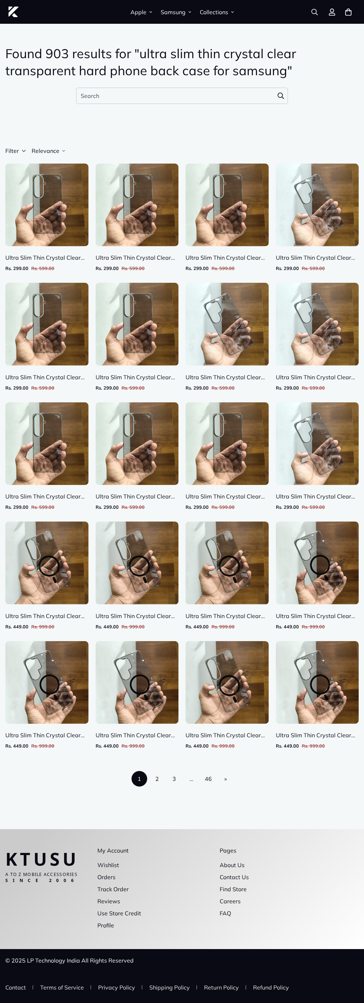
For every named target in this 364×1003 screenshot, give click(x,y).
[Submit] (281, 96)
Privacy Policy (116, 987)
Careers (230, 901)
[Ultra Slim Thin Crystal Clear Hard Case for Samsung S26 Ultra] (317, 205)
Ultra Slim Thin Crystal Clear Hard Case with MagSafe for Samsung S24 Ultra (314, 735)
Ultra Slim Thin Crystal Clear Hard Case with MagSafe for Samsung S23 (133, 616)
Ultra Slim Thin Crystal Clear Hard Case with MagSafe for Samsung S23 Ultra (43, 735)
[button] (348, 12)
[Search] (314, 12)
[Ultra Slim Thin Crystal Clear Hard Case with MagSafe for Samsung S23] (137, 563)
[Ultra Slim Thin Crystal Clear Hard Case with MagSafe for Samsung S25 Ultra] (137, 682)
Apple (138, 12)
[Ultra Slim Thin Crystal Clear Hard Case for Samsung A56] (137, 205)
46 (208, 778)
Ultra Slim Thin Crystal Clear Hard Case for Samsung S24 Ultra (313, 497)
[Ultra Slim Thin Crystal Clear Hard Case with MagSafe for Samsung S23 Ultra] (47, 682)
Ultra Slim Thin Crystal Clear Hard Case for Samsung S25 (43, 377)
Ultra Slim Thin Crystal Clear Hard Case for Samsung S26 (43, 258)
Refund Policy (271, 987)
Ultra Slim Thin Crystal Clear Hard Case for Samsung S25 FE (43, 497)
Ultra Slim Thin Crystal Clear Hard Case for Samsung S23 (133, 377)
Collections (214, 12)
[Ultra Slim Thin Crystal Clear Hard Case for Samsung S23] (137, 324)
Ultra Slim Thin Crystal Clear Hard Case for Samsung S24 (223, 497)
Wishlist (108, 865)
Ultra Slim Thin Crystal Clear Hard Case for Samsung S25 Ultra (313, 377)
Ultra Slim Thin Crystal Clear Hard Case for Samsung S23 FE (223, 258)
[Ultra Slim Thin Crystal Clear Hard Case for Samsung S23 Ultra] (227, 324)
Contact (15, 987)
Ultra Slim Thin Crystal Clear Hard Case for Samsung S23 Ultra (223, 377)
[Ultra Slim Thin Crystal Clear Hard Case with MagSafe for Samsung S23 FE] (227, 563)
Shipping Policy (169, 987)
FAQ (225, 913)
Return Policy (221, 987)
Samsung (173, 12)
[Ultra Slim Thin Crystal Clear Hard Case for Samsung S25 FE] (47, 443)
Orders (106, 877)
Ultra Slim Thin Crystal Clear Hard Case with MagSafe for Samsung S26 (43, 616)
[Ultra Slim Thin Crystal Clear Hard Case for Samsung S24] (227, 443)
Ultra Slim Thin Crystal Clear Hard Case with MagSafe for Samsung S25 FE (223, 735)
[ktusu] (13, 12)
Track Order (113, 889)
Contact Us (234, 877)
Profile (105, 925)
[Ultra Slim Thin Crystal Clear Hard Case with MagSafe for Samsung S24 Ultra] (317, 682)
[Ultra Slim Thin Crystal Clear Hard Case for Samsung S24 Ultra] (317, 443)
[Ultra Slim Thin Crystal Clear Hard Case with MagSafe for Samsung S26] (47, 563)
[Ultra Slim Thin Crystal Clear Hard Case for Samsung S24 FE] (137, 443)
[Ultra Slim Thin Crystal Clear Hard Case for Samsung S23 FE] (227, 205)
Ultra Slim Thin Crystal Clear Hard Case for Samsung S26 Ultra (313, 258)
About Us (232, 865)
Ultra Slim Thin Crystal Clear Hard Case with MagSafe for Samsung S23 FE (223, 616)
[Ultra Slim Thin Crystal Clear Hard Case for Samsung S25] (47, 324)
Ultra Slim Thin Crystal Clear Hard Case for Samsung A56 (134, 258)
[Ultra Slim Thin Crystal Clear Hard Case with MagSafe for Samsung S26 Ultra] (317, 563)
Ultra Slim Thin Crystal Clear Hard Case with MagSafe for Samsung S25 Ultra (133, 735)
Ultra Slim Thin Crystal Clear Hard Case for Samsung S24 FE (133, 497)
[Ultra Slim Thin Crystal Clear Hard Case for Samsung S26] (47, 205)
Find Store (233, 889)
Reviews (108, 901)
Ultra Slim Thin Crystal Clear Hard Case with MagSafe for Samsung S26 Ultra (314, 616)
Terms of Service (62, 987)
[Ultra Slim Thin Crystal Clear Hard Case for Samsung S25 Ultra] (317, 324)
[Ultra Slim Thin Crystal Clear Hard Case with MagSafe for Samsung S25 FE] (227, 682)
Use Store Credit (119, 913)
